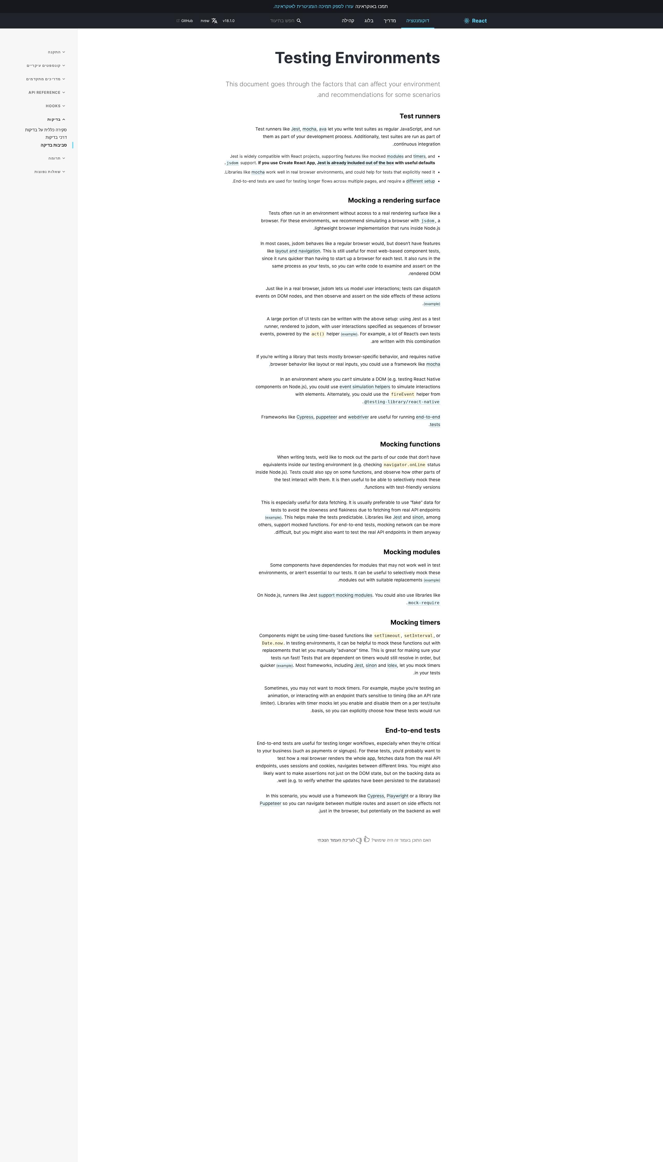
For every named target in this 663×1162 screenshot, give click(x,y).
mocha (309, 129)
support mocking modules (345, 595)
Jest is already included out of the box (355, 162)
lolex (392, 665)
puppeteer (326, 417)
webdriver (358, 417)
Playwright (397, 795)
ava (323, 129)
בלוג (369, 20)
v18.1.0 (229, 20)
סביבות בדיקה (54, 145)
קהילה (348, 20)
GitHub (187, 20)
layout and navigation (297, 251)
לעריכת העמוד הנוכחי (336, 840)
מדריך (390, 20)
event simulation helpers (365, 386)
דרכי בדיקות (56, 137)
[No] (359, 838)
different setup (420, 181)
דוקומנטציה (417, 20)
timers (419, 156)
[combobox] (271, 21)
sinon (417, 517)
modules (395, 156)
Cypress (305, 417)
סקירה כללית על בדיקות (46, 129)
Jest (295, 129)
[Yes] (367, 838)
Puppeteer (270, 803)
